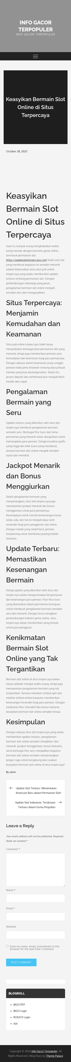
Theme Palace (54, 1056)
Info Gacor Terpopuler (44, 1051)
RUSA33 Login (21, 1017)
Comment (13, 849)
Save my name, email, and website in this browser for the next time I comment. (34, 947)
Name (11, 890)
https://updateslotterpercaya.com (26, 260)
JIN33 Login (20, 1011)
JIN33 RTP (19, 1004)
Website (11, 926)
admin (12, 772)
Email (10, 908)
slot (15, 1023)
